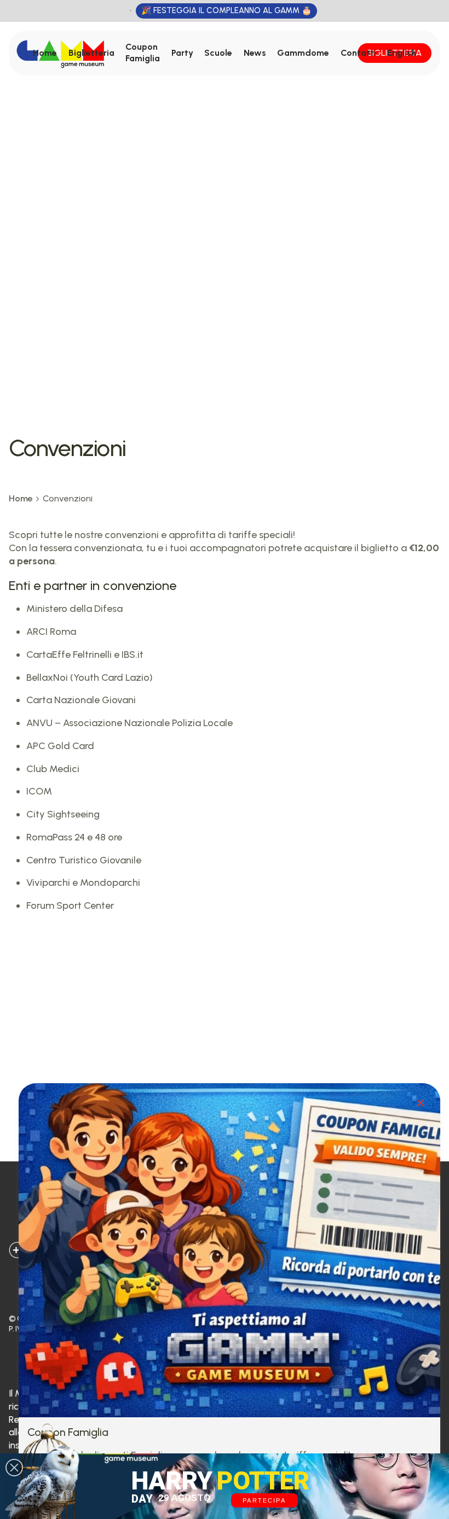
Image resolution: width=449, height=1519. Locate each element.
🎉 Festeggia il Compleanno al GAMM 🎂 (226, 10)
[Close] (420, 1103)
